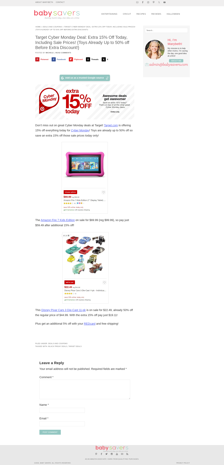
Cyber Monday (80, 130)
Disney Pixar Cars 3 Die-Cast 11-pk (63, 310)
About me (176, 61)
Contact (60, 2)
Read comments (63, 53)
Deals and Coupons (52, 27)
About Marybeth (44, 2)
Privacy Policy (183, 463)
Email (43, 418)
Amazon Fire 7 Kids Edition (58, 220)
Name (44, 404)
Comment (46, 377)
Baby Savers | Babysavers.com (57, 14)
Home (38, 27)
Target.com (111, 125)
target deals (75, 346)
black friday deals (57, 346)
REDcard (89, 323)
